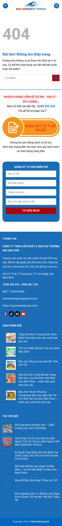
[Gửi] (56, 78)
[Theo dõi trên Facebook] (5, 314)
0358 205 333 (46, 106)
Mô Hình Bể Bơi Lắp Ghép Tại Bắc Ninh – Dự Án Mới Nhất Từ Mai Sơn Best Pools (36, 469)
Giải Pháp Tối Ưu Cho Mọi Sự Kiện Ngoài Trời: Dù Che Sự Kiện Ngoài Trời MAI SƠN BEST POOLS (37, 441)
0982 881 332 (30, 284)
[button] (5, 6)
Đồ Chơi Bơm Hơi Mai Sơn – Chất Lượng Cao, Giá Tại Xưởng (34, 426)
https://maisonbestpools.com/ (20, 305)
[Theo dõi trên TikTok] (11, 314)
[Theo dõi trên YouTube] (23, 314)
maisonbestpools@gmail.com (19, 298)
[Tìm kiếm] (56, 6)
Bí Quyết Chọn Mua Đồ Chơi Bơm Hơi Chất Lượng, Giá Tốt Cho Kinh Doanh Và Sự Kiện (36, 455)
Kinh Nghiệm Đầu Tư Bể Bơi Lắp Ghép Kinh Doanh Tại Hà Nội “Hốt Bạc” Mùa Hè (37, 497)
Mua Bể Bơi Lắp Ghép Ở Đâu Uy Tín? (36, 480)
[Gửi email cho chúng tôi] (17, 314)
